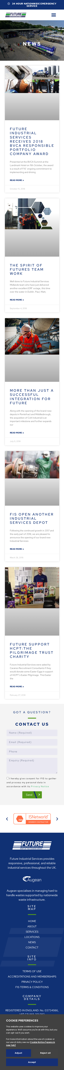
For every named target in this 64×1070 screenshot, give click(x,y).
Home (32, 921)
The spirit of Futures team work (27, 269)
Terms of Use (32, 971)
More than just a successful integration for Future (32, 396)
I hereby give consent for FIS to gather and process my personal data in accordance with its (31, 782)
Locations (32, 937)
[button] (53, 15)
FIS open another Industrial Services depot (32, 518)
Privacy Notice (40, 786)
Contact (32, 947)
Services (32, 931)
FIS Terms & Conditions (32, 987)
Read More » (17, 180)
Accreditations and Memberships (32, 976)
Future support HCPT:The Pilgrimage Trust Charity (32, 650)
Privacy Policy (32, 982)
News (32, 942)
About (32, 926)
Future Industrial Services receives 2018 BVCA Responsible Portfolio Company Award (32, 141)
